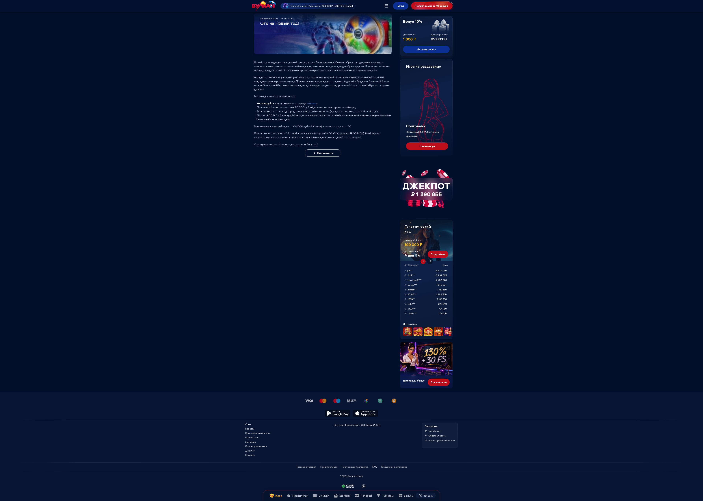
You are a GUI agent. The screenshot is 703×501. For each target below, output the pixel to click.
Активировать (426, 49)
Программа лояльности (257, 433)
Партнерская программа (355, 466)
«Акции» (312, 103)
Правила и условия (306, 466)
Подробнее (438, 254)
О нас (248, 424)
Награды (250, 455)
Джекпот (249, 450)
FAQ (374, 466)
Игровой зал (251, 437)
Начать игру (427, 146)
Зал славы (250, 441)
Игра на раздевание (256, 446)
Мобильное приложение (394, 466)
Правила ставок (328, 466)
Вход (400, 6)
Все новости (325, 153)
